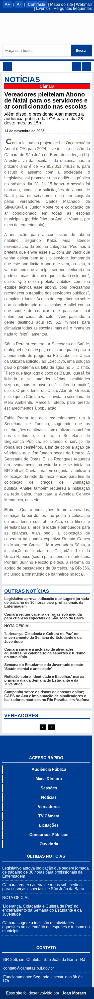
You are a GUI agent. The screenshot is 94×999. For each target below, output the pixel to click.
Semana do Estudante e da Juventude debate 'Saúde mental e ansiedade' (43, 666)
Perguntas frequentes (73, 8)
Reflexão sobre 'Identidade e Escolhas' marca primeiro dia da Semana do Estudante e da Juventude (44, 680)
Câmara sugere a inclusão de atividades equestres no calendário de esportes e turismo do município (44, 653)
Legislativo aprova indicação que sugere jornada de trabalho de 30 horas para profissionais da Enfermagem (46, 602)
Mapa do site (61, 4)
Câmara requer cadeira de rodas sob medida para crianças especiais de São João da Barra (44, 616)
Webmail (84, 4)
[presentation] (43, 727)
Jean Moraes (74, 993)
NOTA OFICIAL (17, 626)
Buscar (81, 50)
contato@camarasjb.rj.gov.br (28, 968)
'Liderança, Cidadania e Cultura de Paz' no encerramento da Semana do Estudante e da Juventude (42, 637)
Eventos (43, 8)
